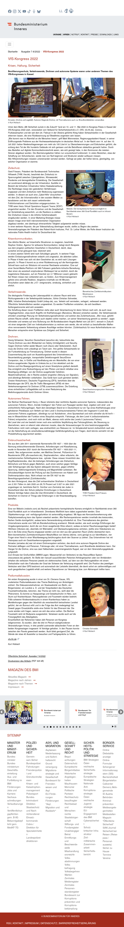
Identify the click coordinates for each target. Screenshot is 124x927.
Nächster (120, 712)
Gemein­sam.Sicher (32, 758)
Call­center (108, 783)
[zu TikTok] (29, 11)
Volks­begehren (72, 871)
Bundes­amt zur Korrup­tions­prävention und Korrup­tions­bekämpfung (72, 901)
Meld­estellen (109, 814)
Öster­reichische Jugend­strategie (89, 802)
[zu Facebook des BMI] (10, 11)
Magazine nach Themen (20, 683)
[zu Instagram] (15, 11)
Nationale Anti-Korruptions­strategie (90, 788)
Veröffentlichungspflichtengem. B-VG (14, 814)
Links (116, 34)
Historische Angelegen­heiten (70, 777)
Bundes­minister (11, 758)
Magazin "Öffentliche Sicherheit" (108, 821)
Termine (107, 854)
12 (80, 727)
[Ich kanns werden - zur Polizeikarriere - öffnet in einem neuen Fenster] (19, 713)
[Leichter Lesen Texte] (61, 12)
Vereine (106, 858)
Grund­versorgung (51, 765)
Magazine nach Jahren (19, 680)
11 (76, 727)
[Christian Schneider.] (97, 602)
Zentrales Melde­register (72, 879)
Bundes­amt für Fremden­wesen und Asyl (53, 785)
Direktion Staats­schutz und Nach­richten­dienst (32, 809)
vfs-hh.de (12, 639)
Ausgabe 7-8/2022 (30, 51)
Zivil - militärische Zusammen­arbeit (90, 842)
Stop (115, 726)
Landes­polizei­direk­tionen (33, 839)
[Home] (28, 23)
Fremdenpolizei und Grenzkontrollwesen (34, 775)
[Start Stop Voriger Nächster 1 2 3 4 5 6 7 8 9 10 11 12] (62, 712)
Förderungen (14, 787)
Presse (94, 34)
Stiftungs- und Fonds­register (72, 825)
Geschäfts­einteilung (12, 771)
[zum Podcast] (34, 11)
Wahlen (68, 874)
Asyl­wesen (51, 750)
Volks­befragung (70, 866)
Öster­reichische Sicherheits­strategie (90, 768)
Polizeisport (32, 793)
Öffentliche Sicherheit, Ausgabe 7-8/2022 (27, 656)
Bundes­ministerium (13, 765)
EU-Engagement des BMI (90, 814)
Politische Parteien (69, 792)
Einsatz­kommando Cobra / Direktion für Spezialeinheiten (34, 826)
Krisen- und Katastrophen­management (33, 787)
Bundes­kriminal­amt (32, 798)
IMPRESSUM (32, 923)
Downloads (106, 34)
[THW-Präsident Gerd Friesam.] (97, 466)
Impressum (14, 686)
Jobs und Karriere (12, 792)
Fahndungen (32, 766)
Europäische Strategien (90, 778)
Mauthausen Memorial (71, 785)
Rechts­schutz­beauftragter (72, 798)
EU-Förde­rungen (51, 795)
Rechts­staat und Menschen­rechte (71, 809)
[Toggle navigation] (10, 44)
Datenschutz (49, 923)
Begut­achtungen (70, 758)
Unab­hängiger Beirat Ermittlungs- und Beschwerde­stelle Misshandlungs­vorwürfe (72, 842)
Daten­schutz (71, 763)
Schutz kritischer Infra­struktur (91, 831)
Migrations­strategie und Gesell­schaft (52, 774)
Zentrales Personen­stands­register (72, 888)
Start (113, 726)
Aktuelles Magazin (17, 676)
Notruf (75, 34)
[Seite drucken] (71, 12)
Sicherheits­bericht (90, 852)
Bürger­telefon (110, 780)
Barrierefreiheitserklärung (77, 923)
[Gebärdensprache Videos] (66, 12)
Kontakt (85, 34)
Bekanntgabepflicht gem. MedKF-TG (15, 824)
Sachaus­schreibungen (14, 798)
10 (73, 727)
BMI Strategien (91, 759)
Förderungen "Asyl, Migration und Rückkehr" (53, 805)
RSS (8, 923)
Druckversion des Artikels (19, 661)
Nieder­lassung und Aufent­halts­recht (53, 757)
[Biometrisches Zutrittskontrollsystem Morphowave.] (97, 265)
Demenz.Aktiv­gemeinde (110, 788)
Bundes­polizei (33, 763)
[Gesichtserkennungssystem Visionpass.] (97, 362)
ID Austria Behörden (108, 795)
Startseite (13, 51)
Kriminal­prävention (108, 802)
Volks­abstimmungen (72, 859)
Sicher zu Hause (107, 849)
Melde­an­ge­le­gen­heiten (110, 809)
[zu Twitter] (20, 11)
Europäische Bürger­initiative (72, 768)
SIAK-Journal (109, 827)
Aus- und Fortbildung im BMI (14, 780)
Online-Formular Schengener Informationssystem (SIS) (110, 766)
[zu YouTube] (25, 11)
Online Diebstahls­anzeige (108, 753)
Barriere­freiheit (110, 777)
